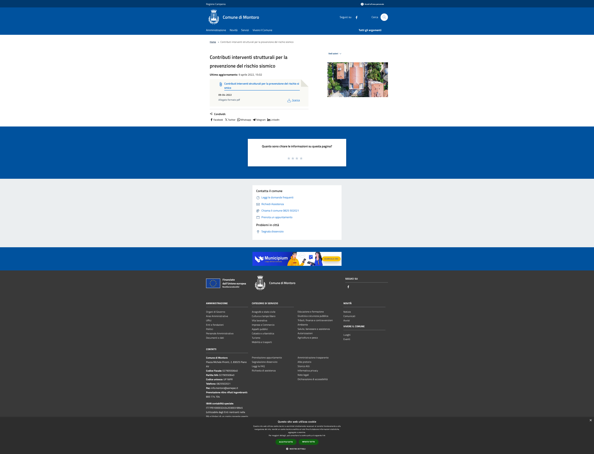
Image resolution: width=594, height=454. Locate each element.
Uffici (208, 320)
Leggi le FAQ (258, 366)
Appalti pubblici (260, 329)
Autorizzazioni (305, 333)
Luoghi (347, 335)
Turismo (256, 338)
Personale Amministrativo (219, 333)
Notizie (347, 312)
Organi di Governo (215, 312)
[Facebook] (355, 17)
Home (213, 42)
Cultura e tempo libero (263, 316)
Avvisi (346, 320)
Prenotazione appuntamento (267, 357)
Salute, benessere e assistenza (314, 329)
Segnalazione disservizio (264, 362)
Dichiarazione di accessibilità (313, 379)
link (323, 435)
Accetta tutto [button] (286, 441)
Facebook (218, 120)
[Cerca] (384, 17)
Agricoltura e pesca (308, 337)
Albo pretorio (304, 362)
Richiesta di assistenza (264, 370)
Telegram (261, 120)
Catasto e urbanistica (263, 333)
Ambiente (303, 324)
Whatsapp (246, 120)
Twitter (232, 120)
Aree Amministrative (217, 316)
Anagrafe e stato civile (263, 312)
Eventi (346, 339)
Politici (209, 329)
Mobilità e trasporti (262, 342)
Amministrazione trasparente (313, 357)
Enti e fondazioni (215, 325)
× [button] (590, 420)
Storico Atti (304, 366)
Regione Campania (216, 4)
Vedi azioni (333, 53)
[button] (297, 448)
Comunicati (349, 316)
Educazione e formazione (311, 311)
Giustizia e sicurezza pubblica (313, 316)
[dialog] (297, 435)
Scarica (296, 100)
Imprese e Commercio (263, 325)
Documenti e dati (215, 338)
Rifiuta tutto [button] (308, 441)
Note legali (303, 375)
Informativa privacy (308, 370)
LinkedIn (275, 120)
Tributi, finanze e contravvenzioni (315, 320)
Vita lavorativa (259, 320)
